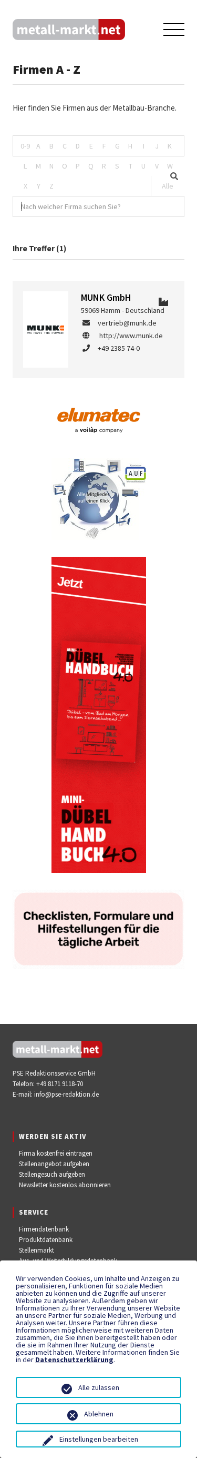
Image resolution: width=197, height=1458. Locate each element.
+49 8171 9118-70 (59, 1083)
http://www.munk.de (131, 335)
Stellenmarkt (36, 1250)
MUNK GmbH (106, 297)
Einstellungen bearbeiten (98, 1439)
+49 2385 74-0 (119, 348)
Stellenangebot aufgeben (54, 1163)
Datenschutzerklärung (74, 1359)
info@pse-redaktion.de (66, 1094)
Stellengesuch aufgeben (52, 1174)
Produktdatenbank (45, 1239)
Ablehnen (98, 1413)
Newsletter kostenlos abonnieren (65, 1184)
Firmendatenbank (44, 1229)
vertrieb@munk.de (127, 323)
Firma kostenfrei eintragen (55, 1153)
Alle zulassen (98, 1387)
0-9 (25, 146)
